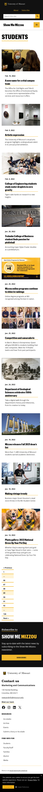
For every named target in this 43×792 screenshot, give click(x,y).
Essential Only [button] (8, 787)
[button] (22, 787)
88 (4, 589)
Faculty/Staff (8, 747)
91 (4, 601)
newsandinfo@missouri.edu (13, 697)
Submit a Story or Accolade (14, 731)
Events (6, 727)
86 (4, 580)
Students (6, 743)
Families (6, 752)
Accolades (7, 719)
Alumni (6, 756)
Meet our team (8, 702)
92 (4, 605)
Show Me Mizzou (13, 25)
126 (4, 614)
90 (4, 597)
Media (5, 760)
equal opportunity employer (18, 770)
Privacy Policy (32, 780)
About (16, 10)
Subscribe (26, 10)
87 (4, 584)
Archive (6, 723)
